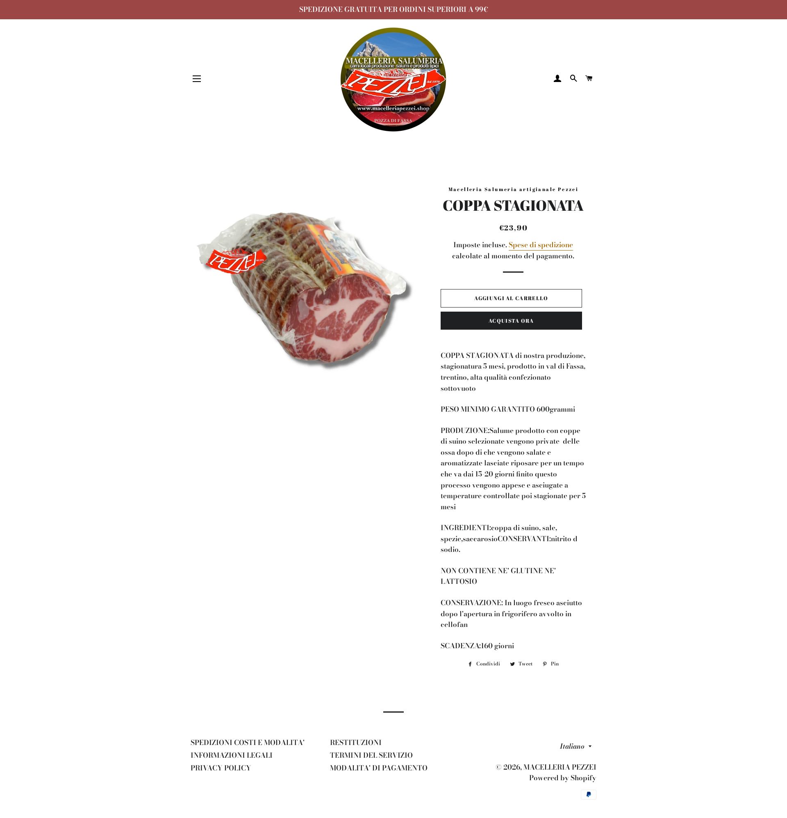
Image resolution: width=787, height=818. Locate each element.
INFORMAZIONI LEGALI (232, 755)
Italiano (572, 746)
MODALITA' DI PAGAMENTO (379, 768)
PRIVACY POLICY (221, 768)
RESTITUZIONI (356, 742)
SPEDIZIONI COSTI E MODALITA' (248, 742)
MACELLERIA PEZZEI (559, 767)
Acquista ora (511, 320)
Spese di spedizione (541, 244)
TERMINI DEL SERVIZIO (371, 755)
